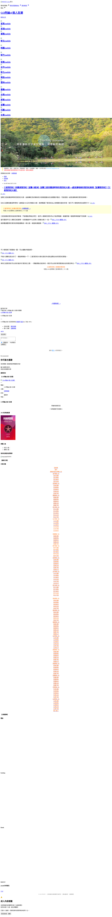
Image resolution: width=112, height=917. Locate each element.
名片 (5, 180)
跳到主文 (3, 17)
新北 (5, 41)
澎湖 (5, 29)
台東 (5, 115)
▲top (2, 331)
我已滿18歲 (4, 913)
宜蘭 (5, 105)
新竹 (5, 55)
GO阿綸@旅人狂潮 (12, 12)
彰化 (5, 72)
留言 (22, 322)
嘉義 (5, 89)
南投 (5, 77)
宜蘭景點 (13, 328)
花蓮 (5, 110)
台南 (5, 95)
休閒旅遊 (14, 173)
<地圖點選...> (26, 208)
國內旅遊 (13, 326)
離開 (9, 913)
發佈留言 (3, 344)
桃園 (5, 48)
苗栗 (5, 62)
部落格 (6, 178)
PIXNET (44, 894)
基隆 (5, 34)
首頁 (5, 24)
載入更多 (3, 334)
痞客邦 (18, 322)
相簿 (5, 176)
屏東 (5, 100)
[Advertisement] (50, 237)
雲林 (5, 82)
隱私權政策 (65, 894)
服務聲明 (71, 894)
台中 (5, 67)
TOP (2, 891)
